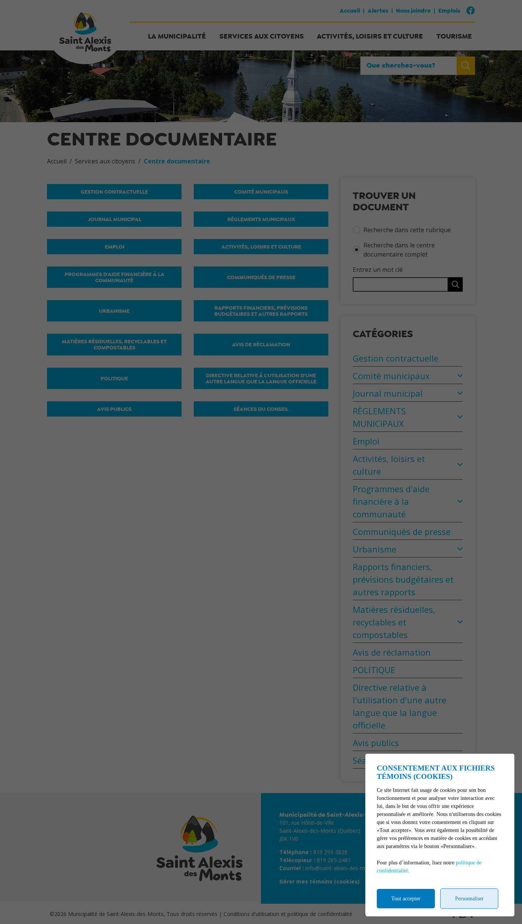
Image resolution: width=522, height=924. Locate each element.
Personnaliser (469, 898)
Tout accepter (405, 898)
